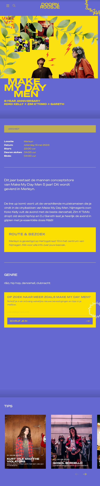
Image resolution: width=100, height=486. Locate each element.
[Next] (87, 474)
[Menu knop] (7, 5)
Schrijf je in (18, 321)
